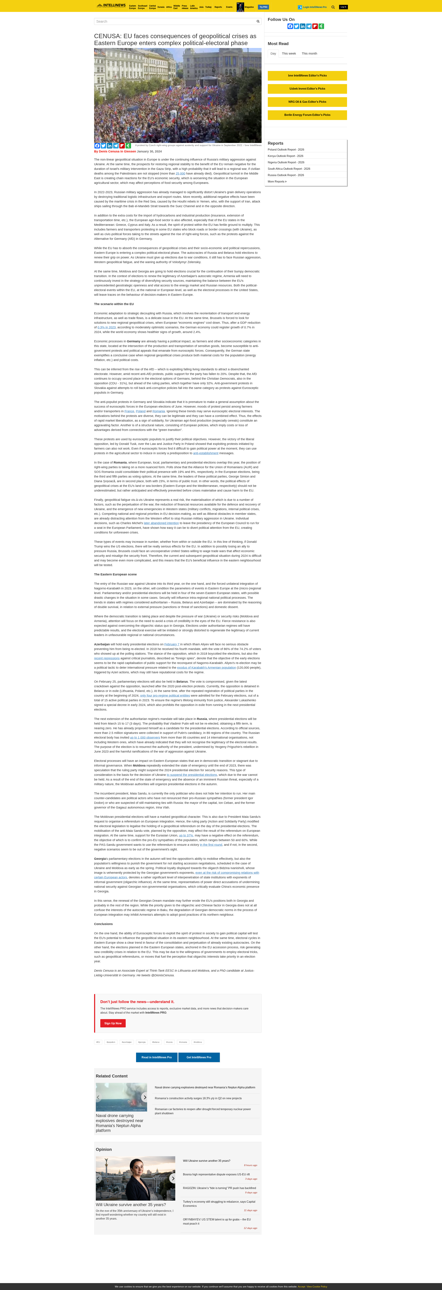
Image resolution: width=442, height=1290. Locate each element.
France (129, 411)
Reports (218, 7)
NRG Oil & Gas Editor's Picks (307, 101)
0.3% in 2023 (107, 327)
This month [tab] (309, 53)
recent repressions (107, 658)
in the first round (211, 844)
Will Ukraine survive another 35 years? (131, 1204)
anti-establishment (205, 453)
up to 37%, (186, 835)
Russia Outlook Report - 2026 (286, 175)
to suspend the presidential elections (192, 775)
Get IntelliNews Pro (199, 1057)
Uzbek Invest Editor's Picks (307, 88)
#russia (169, 1042)
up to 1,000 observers (145, 737)
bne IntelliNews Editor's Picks (307, 75)
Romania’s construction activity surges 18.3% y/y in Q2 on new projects (198, 1098)
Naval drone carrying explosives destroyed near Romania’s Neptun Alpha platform (119, 1123)
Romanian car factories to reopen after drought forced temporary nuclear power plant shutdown (203, 1111)
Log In (343, 7)
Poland (141, 411)
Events (229, 7)
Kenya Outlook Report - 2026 (285, 156)
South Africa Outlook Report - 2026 (289, 168)
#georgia (142, 1042)
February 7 (171, 644)
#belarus (156, 1042)
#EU (98, 1042)
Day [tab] (273, 53)
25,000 (180, 173)
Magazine (249, 7)
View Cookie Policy (317, 1286)
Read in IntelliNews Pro (157, 1057)
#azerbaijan (127, 1042)
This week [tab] (289, 53)
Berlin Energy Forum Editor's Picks (307, 114)
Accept (301, 1286)
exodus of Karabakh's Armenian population (206, 667)
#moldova (198, 1042)
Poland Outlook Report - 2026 (286, 149)
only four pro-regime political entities (165, 695)
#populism (111, 1042)
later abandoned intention (161, 523)
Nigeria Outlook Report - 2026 (286, 162)
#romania (183, 1042)
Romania (158, 411)
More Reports (276, 181)
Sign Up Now (113, 1023)
